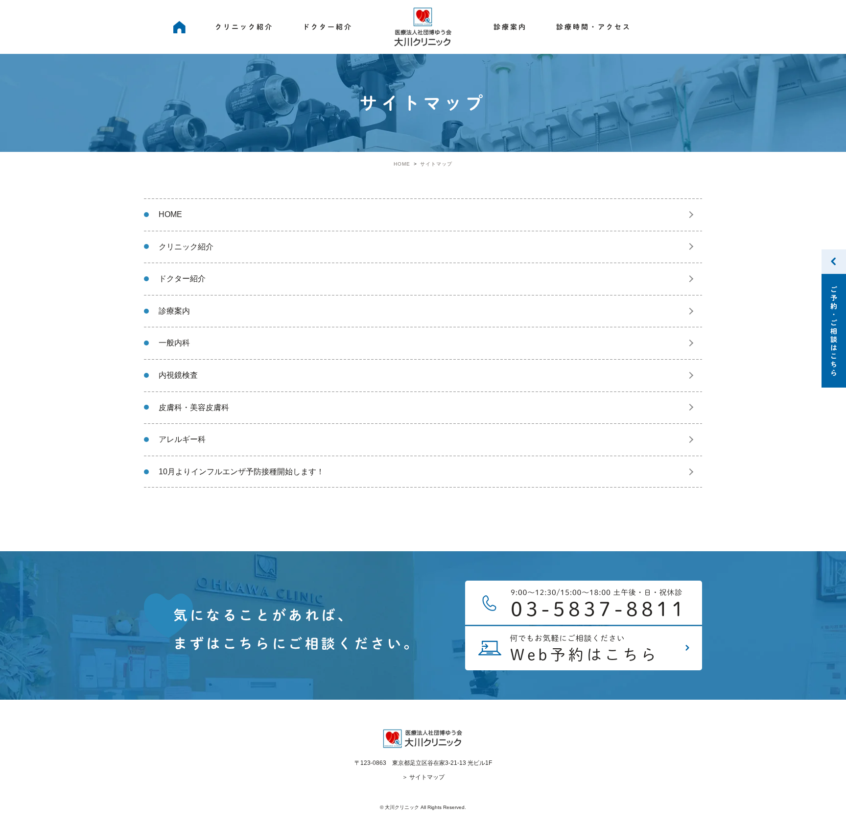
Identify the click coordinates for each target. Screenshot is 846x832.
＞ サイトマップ (423, 777)
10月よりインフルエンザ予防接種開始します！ (241, 471)
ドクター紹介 (327, 27)
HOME (179, 27)
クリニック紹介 (244, 27)
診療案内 (510, 27)
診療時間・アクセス (593, 27)
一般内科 (174, 343)
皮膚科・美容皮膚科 (194, 407)
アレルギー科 (182, 439)
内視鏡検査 (178, 375)
